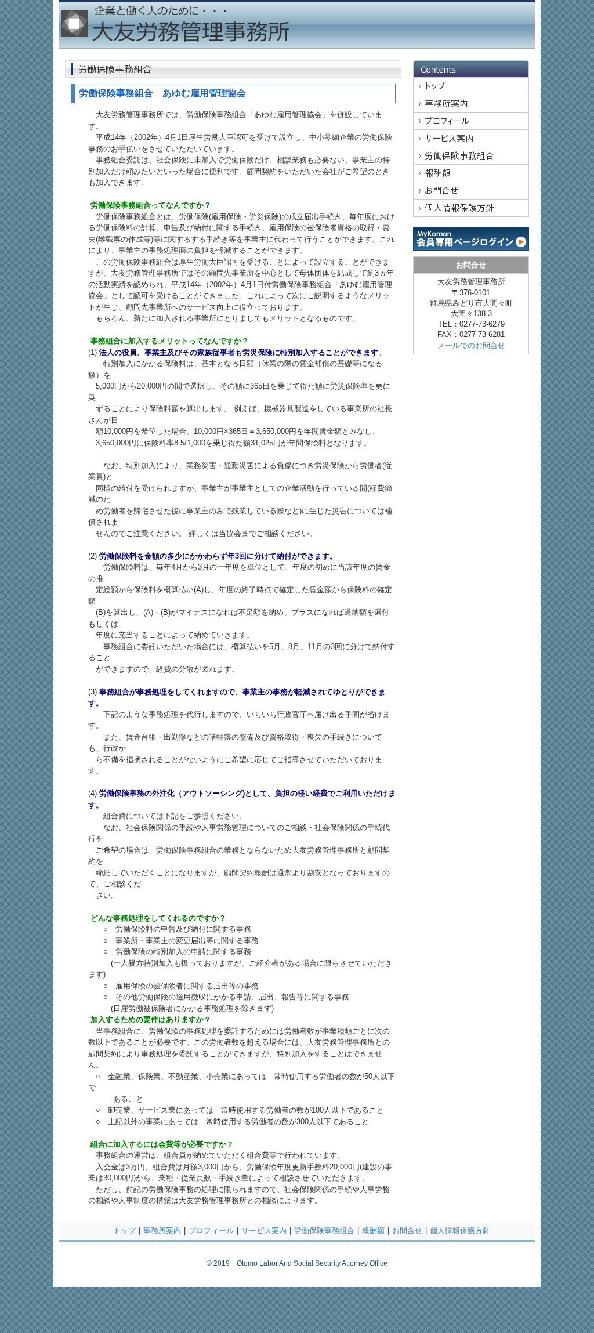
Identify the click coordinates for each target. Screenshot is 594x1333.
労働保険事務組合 (324, 1230)
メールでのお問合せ (471, 345)
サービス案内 (264, 1230)
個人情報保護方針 (460, 1230)
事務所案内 (162, 1230)
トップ (124, 1230)
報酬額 (373, 1230)
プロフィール (211, 1230)
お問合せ (407, 1230)
